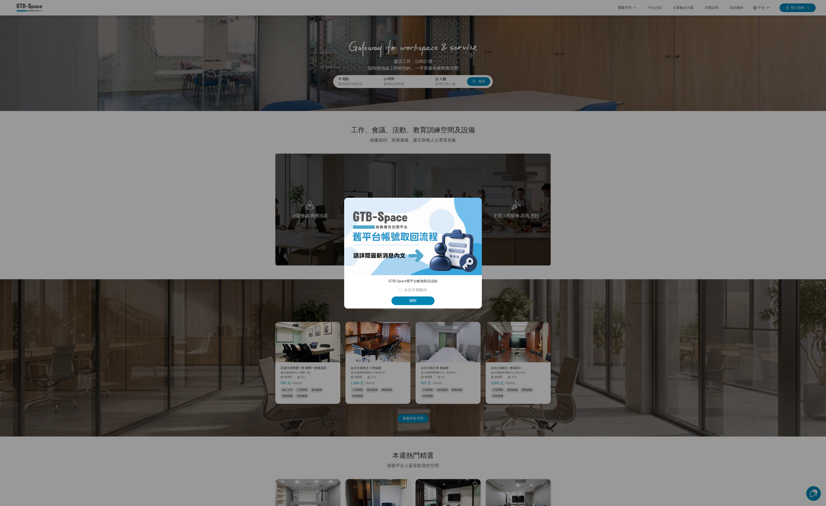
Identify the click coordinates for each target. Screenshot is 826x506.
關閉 (413, 300)
